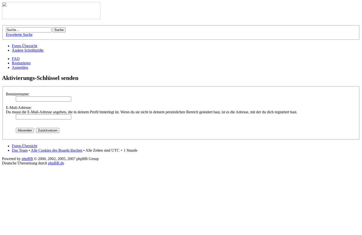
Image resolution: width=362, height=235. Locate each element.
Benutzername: (17, 94)
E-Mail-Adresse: (19, 107)
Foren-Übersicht (24, 46)
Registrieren (21, 63)
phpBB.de (56, 163)
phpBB (27, 159)
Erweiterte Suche (19, 34)
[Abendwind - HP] (51, 18)
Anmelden (20, 67)
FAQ (16, 59)
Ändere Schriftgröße (28, 50)
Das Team (20, 150)
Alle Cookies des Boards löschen (56, 150)
